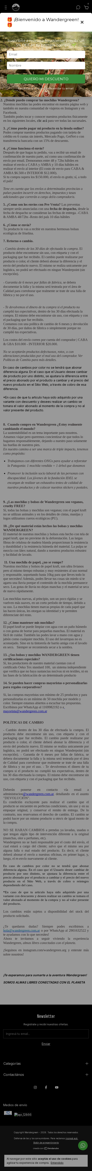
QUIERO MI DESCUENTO (46, 79)
